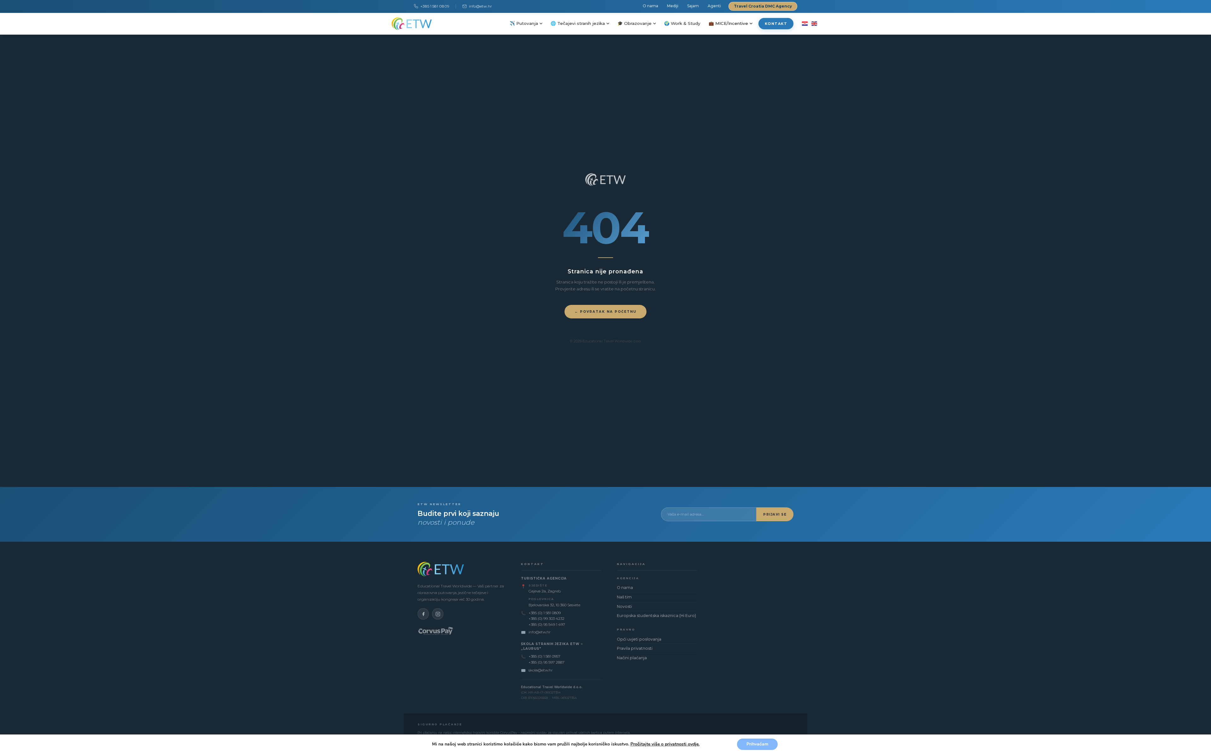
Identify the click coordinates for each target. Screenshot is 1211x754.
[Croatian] (805, 23)
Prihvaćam (757, 744)
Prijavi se (775, 514)
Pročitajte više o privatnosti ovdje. (664, 744)
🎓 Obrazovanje (634, 23)
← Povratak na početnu (605, 312)
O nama (650, 5)
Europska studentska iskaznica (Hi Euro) (656, 615)
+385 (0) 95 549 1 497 (547, 624)
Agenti (714, 5)
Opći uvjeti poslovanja (639, 639)
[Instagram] (437, 614)
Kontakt (776, 23)
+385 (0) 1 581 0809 (545, 612)
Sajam (693, 5)
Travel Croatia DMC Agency (763, 6)
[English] (814, 23)
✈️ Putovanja (524, 23)
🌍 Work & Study (682, 23)
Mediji (672, 5)
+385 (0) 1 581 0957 (544, 656)
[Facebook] (423, 614)
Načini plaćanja (632, 657)
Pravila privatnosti (634, 648)
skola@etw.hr (541, 670)
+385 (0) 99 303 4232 (547, 618)
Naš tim (624, 597)
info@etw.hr (480, 6)
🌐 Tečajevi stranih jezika (578, 23)
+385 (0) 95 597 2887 (547, 662)
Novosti (624, 606)
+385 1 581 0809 (434, 6)
